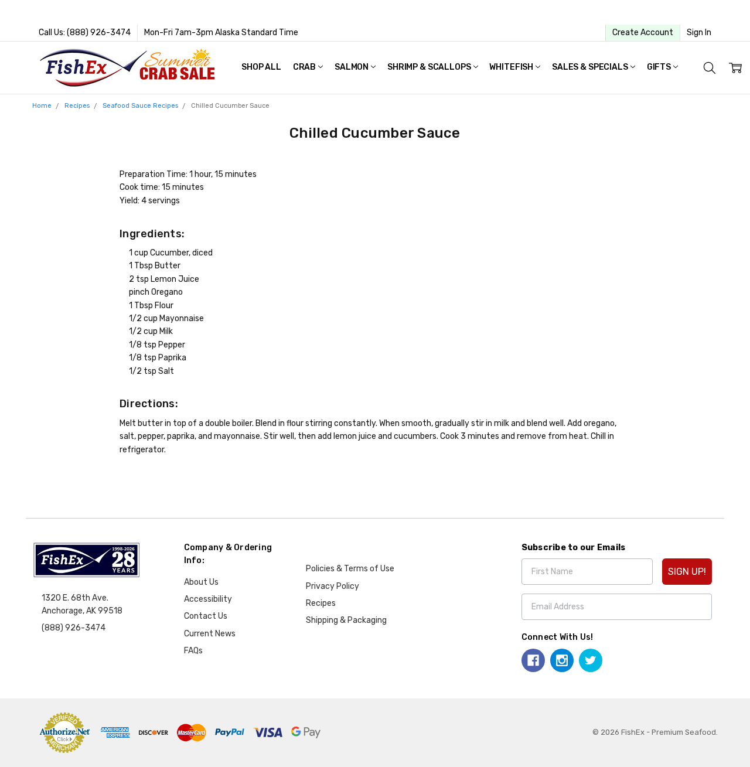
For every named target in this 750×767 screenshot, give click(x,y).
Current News (210, 634)
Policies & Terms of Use (350, 569)
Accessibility (208, 599)
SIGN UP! (687, 571)
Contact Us (205, 616)
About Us (201, 582)
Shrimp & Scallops (429, 67)
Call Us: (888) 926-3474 (85, 33)
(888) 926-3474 (73, 628)
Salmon (352, 67)
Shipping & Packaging (346, 620)
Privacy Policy (332, 586)
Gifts (660, 67)
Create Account (642, 33)
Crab (305, 67)
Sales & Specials (591, 67)
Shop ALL (261, 67)
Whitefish (512, 67)
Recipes (321, 603)
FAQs (193, 651)
